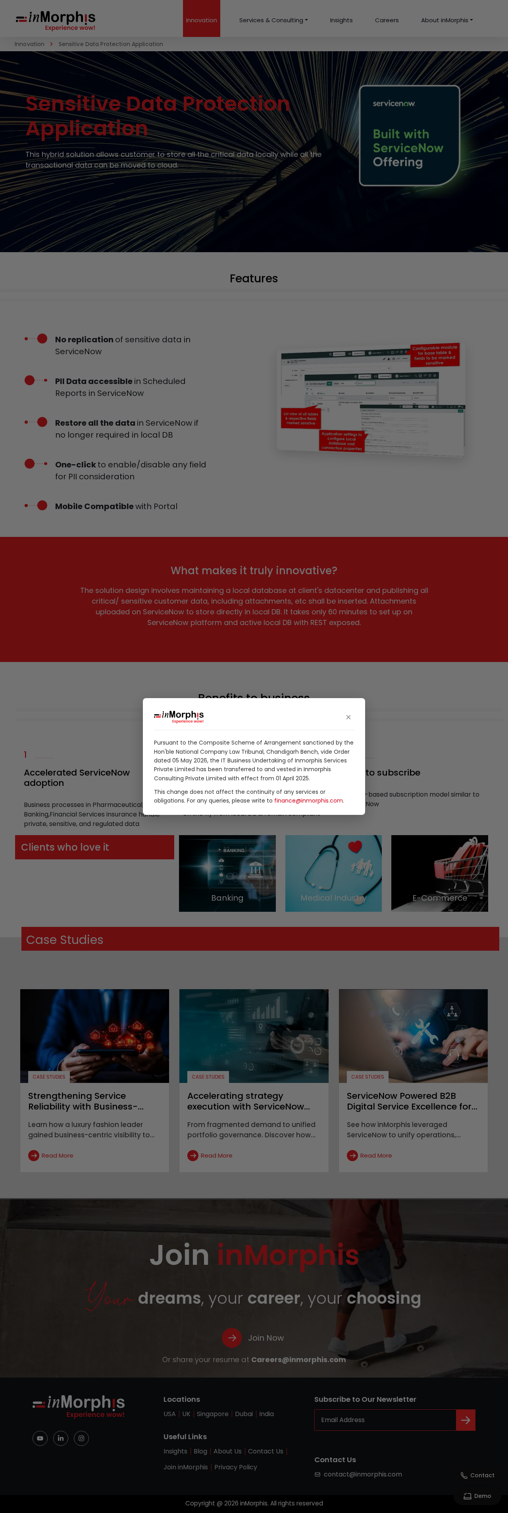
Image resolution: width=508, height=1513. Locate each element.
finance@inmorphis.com (308, 801)
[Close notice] (348, 717)
